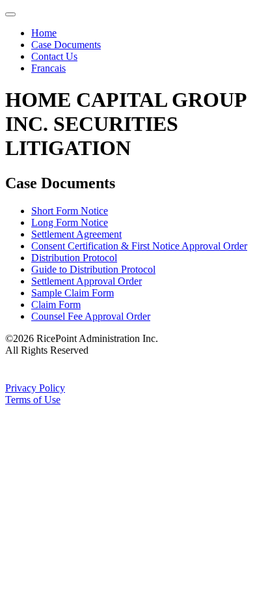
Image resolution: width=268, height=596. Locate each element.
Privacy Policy (35, 387)
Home (44, 32)
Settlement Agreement (76, 234)
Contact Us (54, 56)
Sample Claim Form (72, 292)
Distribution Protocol (74, 257)
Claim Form (56, 304)
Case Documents (66, 44)
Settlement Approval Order (86, 281)
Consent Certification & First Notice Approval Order (139, 245)
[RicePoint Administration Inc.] (88, 376)
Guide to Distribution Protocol (93, 269)
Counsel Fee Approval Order (90, 316)
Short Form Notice (69, 210)
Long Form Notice (69, 222)
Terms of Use (32, 399)
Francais (48, 68)
